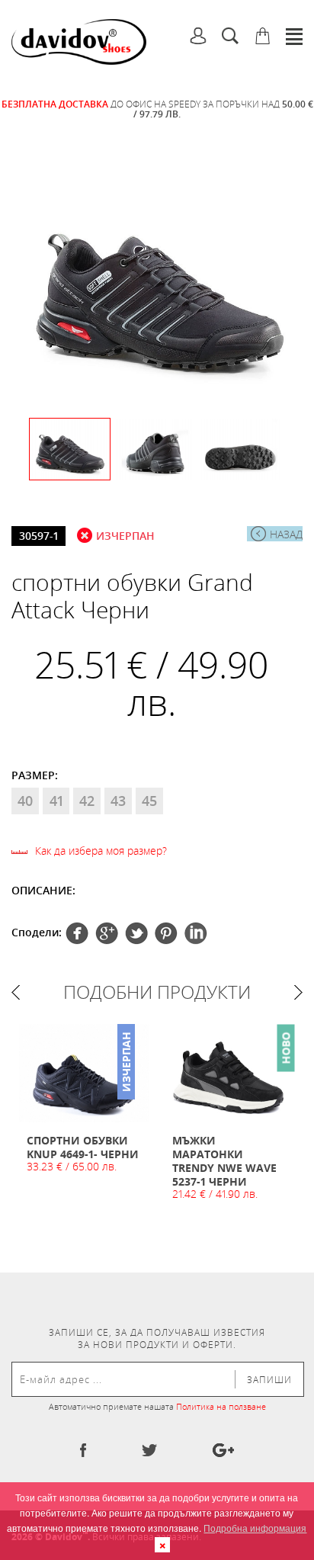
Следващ (298, 992)
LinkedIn (195, 933)
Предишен (15, 992)
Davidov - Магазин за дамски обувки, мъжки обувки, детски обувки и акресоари (78, 42)
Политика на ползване (221, 1406)
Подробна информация (254, 1527)
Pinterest (136, 933)
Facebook (77, 933)
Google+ (166, 933)
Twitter (106, 933)
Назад (286, 534)
